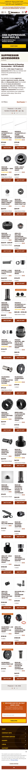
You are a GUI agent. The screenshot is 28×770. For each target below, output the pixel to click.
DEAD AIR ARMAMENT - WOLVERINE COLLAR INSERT (6, 487)
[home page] (14, 12)
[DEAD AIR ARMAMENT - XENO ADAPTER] (7, 159)
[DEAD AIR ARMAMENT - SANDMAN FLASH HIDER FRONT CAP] (21, 191)
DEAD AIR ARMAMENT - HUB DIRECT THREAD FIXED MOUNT (6, 202)
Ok (14, 767)
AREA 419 (12, 85)
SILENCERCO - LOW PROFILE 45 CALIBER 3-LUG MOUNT (7, 629)
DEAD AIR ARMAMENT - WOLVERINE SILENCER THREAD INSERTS (20, 452)
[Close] (26, 751)
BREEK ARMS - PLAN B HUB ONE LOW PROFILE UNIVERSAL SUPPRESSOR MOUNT (20, 416)
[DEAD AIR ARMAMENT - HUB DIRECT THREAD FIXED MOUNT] (7, 191)
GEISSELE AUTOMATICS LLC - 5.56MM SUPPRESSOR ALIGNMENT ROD (7, 135)
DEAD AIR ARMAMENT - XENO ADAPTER (7, 168)
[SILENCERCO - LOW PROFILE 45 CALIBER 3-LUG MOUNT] (7, 619)
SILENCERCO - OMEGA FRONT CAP (7, 663)
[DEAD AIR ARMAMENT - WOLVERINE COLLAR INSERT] (7, 477)
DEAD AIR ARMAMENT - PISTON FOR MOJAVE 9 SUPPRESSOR (19, 665)
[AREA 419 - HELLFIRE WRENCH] (7, 514)
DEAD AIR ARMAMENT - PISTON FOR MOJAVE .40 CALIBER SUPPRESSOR (19, 489)
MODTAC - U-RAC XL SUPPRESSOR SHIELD (6, 272)
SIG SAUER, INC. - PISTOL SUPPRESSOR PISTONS (20, 594)
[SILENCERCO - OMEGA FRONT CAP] (7, 654)
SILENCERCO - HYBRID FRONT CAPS (19, 378)
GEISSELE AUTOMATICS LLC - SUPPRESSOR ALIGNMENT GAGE (20, 305)
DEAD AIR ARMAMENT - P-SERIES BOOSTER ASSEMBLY (6, 342)
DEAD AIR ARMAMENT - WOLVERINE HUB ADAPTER (20, 558)
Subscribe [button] (14, 720)
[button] (2, 12)
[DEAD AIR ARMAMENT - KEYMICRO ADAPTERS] (21, 514)
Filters (5, 102)
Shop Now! (14, 46)
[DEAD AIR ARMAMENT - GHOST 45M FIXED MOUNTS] (7, 404)
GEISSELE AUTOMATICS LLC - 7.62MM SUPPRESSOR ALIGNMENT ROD (20, 135)
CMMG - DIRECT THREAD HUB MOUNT (19, 168)
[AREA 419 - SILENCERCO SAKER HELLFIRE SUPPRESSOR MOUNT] (21, 619)
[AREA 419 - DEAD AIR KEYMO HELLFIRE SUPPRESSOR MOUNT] (7, 548)
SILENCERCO (5, 85)
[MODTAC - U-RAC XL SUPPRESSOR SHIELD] (7, 262)
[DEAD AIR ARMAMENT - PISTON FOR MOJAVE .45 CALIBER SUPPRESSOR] (7, 295)
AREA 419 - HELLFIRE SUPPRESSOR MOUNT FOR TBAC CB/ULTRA (6, 594)
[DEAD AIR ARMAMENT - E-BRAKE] (21, 262)
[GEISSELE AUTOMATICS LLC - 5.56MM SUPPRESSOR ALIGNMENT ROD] (7, 123)
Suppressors (5, 95)
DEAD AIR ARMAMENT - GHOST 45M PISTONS (5, 452)
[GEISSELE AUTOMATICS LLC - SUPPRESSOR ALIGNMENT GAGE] (21, 295)
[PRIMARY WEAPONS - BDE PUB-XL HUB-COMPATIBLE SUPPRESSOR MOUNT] (21, 332)
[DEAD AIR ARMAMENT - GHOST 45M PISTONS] (7, 441)
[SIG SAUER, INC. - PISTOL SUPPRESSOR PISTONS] (21, 583)
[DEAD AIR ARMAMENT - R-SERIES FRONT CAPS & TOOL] (7, 225)
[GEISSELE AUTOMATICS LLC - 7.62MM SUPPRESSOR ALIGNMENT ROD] (21, 123)
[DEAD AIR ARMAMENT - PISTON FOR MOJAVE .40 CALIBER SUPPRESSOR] (21, 477)
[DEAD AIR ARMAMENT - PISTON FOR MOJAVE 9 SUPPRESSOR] (21, 654)
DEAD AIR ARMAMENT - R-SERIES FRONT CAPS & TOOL (6, 236)
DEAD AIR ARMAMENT (14, 84)
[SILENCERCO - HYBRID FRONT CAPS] (21, 369)
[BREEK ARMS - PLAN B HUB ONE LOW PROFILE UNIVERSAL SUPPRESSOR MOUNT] (21, 404)
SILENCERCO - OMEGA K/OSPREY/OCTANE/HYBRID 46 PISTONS (7, 380)
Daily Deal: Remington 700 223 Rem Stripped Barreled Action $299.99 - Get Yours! (14, 8)
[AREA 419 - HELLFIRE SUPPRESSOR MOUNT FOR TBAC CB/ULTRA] (7, 583)
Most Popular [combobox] (21, 102)
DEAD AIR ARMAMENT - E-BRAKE (19, 272)
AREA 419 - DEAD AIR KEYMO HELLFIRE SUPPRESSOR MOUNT (6, 559)
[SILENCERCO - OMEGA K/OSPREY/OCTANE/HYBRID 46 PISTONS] (7, 369)
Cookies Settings (14, 763)
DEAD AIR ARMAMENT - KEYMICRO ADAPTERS (19, 524)
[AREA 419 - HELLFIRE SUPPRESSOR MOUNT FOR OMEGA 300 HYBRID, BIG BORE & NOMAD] (21, 225)
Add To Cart (7, 147)
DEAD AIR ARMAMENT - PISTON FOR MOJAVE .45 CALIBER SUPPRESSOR (5, 306)
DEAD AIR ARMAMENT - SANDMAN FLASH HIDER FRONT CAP (20, 202)
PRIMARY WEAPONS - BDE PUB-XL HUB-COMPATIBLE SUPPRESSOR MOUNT (19, 343)
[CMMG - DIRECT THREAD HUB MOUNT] (21, 159)
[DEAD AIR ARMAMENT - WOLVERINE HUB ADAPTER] (21, 548)
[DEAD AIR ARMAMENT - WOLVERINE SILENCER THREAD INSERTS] (21, 441)
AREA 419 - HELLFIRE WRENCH (7, 522)
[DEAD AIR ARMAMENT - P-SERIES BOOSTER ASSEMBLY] (7, 332)
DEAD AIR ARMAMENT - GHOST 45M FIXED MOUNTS (7, 415)
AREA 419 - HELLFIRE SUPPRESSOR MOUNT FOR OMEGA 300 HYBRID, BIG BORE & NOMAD (21, 237)
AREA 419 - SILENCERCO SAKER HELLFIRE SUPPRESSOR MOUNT (20, 630)
